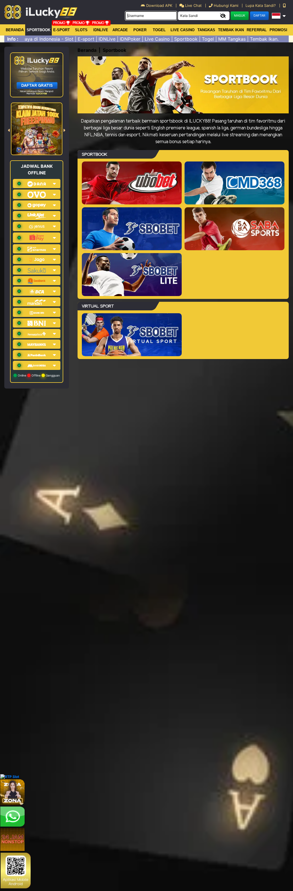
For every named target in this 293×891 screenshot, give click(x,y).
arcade (120, 30)
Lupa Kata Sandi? (261, 5)
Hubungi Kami (226, 5)
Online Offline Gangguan (38, 375)
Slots (81, 30)
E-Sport (61, 30)
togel (159, 30)
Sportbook (38, 30)
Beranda (15, 30)
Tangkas (206, 30)
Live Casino (183, 30)
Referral (257, 30)
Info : (12, 39)
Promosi (278, 30)
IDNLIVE (100, 30)
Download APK (159, 5)
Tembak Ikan (231, 30)
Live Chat (193, 5)
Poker (139, 30)
